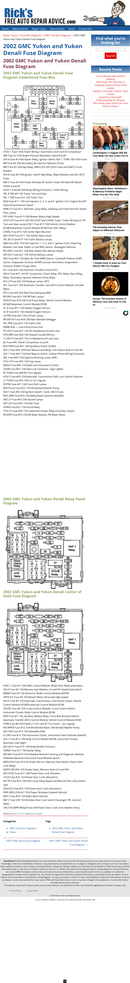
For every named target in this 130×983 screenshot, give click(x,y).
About (71, 28)
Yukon (13, 832)
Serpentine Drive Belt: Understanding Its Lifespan (110, 99)
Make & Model (20, 28)
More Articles (57, 28)
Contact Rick (85, 28)
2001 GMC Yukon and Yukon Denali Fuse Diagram (68, 842)
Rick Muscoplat (35, 813)
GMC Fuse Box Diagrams (23, 828)
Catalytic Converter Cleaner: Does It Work (110, 93)
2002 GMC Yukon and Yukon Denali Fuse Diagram (42, 49)
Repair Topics (39, 28)
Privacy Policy (15, 890)
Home (5, 28)
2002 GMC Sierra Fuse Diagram (21, 840)
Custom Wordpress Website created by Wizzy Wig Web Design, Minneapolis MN (65, 900)
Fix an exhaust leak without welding (110, 77)
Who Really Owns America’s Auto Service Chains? (110, 105)
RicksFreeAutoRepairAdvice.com (29, 861)
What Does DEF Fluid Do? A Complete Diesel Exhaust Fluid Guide (110, 85)
